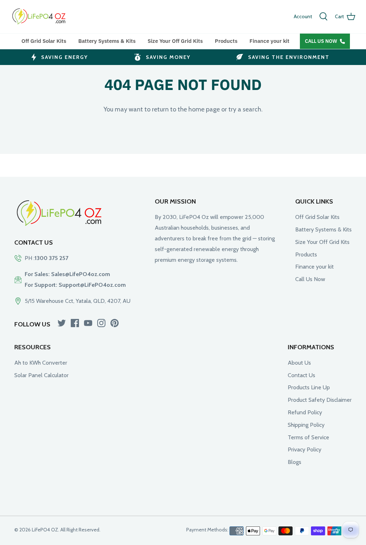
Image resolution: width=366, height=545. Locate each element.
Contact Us (301, 375)
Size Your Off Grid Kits (175, 41)
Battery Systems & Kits (106, 41)
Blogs (294, 462)
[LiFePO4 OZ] (39, 16)
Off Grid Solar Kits (43, 41)
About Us (299, 362)
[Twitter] (62, 323)
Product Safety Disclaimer (320, 399)
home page (204, 109)
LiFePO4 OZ (45, 529)
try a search (244, 109)
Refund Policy (305, 412)
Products (226, 41)
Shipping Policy (306, 424)
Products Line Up (309, 387)
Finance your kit (269, 41)
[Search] (323, 16)
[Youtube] (88, 323)
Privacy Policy (304, 449)
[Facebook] (75, 323)
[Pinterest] (114, 323)
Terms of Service (308, 437)
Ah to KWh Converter (40, 362)
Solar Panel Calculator (41, 375)
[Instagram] (101, 323)
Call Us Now (321, 41)
